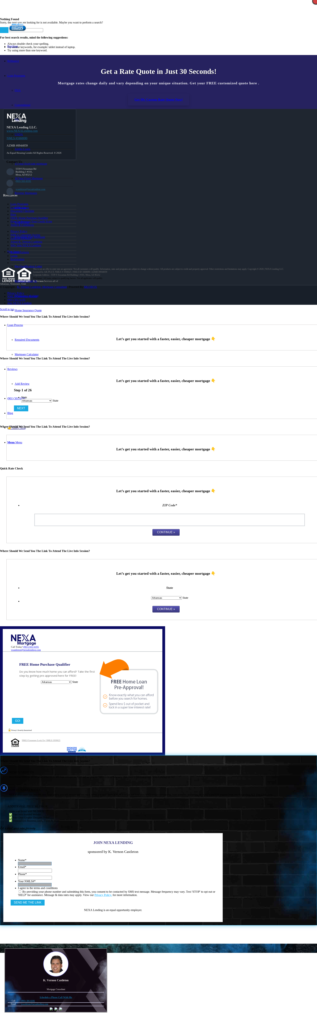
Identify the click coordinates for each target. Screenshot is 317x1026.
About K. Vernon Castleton (26, 241)
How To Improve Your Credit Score (31, 221)
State (24, 397)
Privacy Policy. (103, 895)
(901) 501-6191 (23, 181)
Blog (13, 214)
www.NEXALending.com (22, 130)
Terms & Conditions (22, 224)
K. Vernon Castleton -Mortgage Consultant (42, 286)
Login (13, 255)
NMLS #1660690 (17, 138)
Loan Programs (19, 204)
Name (22, 860)
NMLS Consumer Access (25, 234)
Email (22, 866)
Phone (22, 874)
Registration (17, 259)
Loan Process (18, 207)
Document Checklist (22, 211)
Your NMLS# (27, 881)
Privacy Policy (18, 231)
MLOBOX (90, 286)
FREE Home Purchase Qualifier (29, 218)
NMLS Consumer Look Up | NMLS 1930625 (41, 740)
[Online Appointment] (17, 31)
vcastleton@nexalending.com (30, 189)
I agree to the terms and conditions (38, 888)
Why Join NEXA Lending (25, 245)
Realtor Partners (19, 252)
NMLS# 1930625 (20, 238)
